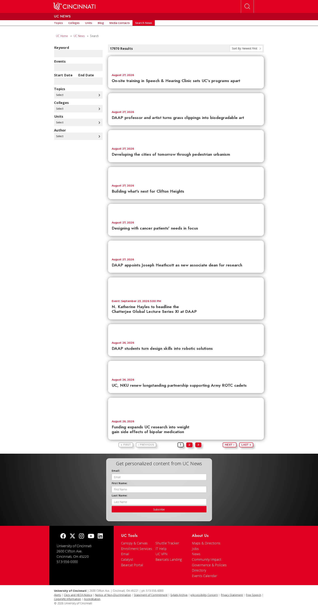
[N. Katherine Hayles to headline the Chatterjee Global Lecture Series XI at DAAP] (186, 286)
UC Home (62, 36)
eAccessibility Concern (204, 595)
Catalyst (127, 559)
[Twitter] (72, 536)
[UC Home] (74, 6)
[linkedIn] (100, 536)
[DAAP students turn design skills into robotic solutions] (186, 331)
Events (60, 61)
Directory (199, 570)
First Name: (120, 483)
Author (60, 130)
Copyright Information (67, 599)
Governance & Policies (209, 565)
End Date (86, 75)
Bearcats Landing (169, 559)
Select (60, 95)
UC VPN (162, 554)
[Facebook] (63, 536)
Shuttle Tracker (167, 543)
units (58, 116)
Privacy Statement (232, 595)
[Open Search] (247, 6)
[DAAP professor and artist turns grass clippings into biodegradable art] (186, 100)
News (196, 554)
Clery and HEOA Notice (78, 595)
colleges (61, 102)
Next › (229, 445)
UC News (79, 36)
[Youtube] (91, 536)
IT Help (161, 548)
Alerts (57, 595)
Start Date (63, 75)
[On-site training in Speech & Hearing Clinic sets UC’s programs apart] (186, 63)
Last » (246, 445)
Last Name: (120, 495)
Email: (116, 470)
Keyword (61, 47)
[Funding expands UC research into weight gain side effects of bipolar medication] (186, 407)
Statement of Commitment (150, 595)
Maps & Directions (206, 543)
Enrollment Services (136, 548)
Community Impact (206, 559)
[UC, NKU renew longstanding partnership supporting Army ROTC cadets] (186, 368)
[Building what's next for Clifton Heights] (186, 174)
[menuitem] (58, 23)
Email (125, 554)
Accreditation (92, 599)
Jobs (195, 548)
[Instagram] (81, 536)
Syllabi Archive (179, 595)
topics (59, 89)
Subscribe (159, 509)
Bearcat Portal (132, 565)
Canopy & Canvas (134, 543)
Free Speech (253, 595)
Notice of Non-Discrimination (113, 595)
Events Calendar (204, 576)
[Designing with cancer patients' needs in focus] (186, 211)
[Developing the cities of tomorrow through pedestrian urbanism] (186, 137)
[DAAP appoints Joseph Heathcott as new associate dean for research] (186, 247)
